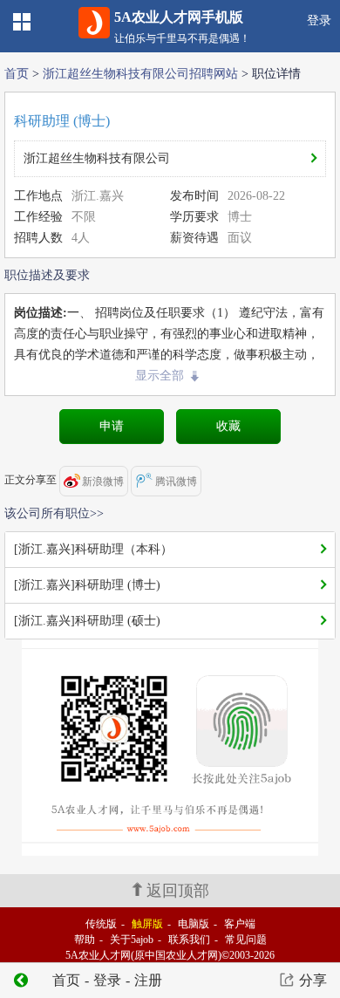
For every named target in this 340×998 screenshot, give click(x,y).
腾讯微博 (176, 481)
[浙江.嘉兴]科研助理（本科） (93, 549)
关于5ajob (131, 939)
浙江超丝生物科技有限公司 (97, 158)
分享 (313, 980)
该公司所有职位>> (54, 513)
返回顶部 (177, 890)
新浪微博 (103, 481)
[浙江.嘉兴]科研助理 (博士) (87, 584)
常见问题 (246, 939)
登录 (319, 20)
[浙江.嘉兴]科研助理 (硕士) (87, 620)
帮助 (84, 939)
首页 (16, 73)
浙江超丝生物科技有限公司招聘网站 (140, 73)
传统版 (101, 924)
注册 (148, 980)
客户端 (239, 924)
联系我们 (189, 939)
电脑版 (193, 924)
